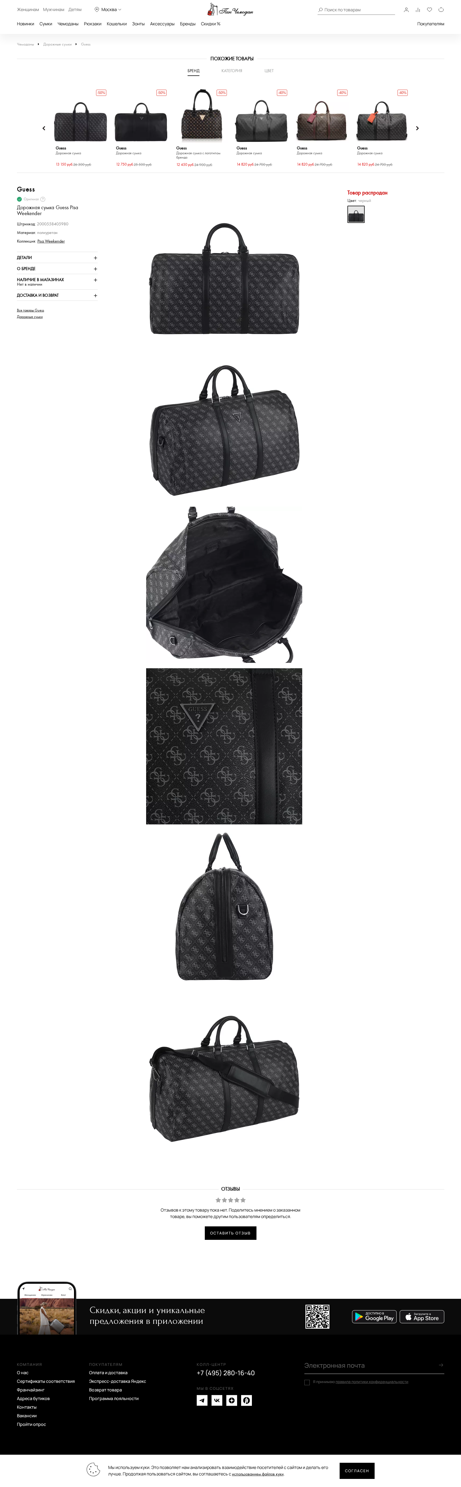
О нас (23, 1373)
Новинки (25, 24)
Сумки (46, 24)
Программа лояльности (114, 1398)
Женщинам (28, 9)
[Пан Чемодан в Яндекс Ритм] (246, 1400)
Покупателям (430, 24)
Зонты (138, 24)
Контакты (27, 1407)
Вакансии (27, 1416)
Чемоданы (68, 24)
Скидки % (210, 24)
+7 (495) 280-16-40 (226, 1373)
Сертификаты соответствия (46, 1381)
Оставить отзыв (230, 1233)
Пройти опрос (31, 1424)
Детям (75, 9)
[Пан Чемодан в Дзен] (231, 1400)
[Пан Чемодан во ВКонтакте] (217, 1400)
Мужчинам (53, 9)
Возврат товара (105, 1390)
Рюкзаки (92, 24)
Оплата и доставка (108, 1373)
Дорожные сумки (57, 44)
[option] (80, 128)
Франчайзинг (31, 1390)
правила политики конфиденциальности (372, 1381)
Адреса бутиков (33, 1398)
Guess (85, 44)
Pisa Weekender (51, 241)
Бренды (188, 24)
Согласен (357, 1470)
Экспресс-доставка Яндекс (117, 1381)
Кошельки (117, 24)
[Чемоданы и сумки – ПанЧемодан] (230, 9)
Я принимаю (360, 1381)
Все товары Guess (30, 310)
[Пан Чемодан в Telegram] (202, 1400)
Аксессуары (162, 24)
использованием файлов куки (258, 1474)
